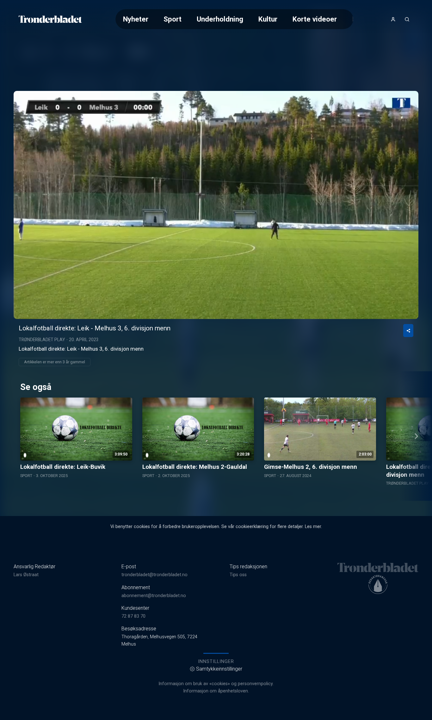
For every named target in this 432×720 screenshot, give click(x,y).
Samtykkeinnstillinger (219, 669)
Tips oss (238, 574)
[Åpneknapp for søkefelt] (407, 19)
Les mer (313, 526)
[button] (216, 205)
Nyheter (135, 19)
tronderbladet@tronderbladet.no (154, 574)
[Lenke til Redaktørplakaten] (377, 584)
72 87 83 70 (133, 616)
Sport (173, 19)
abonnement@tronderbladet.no (153, 595)
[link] (50, 19)
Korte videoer (315, 19)
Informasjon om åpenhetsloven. (216, 691)
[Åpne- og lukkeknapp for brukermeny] (393, 19)
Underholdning (220, 19)
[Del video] (408, 330)
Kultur (267, 19)
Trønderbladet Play (42, 339)
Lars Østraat (26, 574)
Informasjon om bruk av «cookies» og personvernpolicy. (216, 683)
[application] (216, 205)
